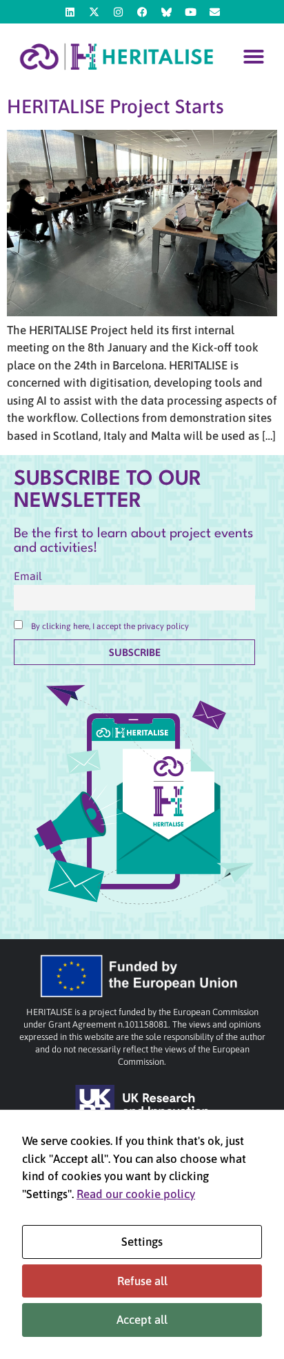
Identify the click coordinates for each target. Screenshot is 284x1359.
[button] (253, 56)
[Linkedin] (69, 11)
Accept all (142, 1320)
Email (28, 576)
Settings (142, 1242)
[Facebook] (142, 11)
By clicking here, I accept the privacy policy (110, 626)
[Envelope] (214, 11)
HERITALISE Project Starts (115, 106)
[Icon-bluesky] (166, 11)
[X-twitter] (93, 11)
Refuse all (142, 1281)
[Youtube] (190, 11)
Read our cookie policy (136, 1194)
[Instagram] (118, 11)
